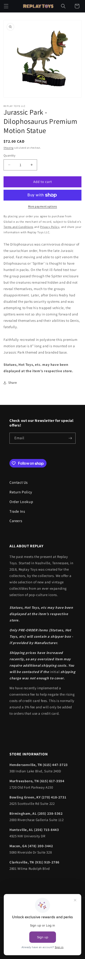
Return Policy (20, 492)
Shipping (8, 147)
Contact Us (18, 482)
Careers (15, 520)
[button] (6, 6)
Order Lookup (21, 501)
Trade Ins (17, 511)
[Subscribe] (70, 438)
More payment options (42, 206)
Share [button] (12, 382)
